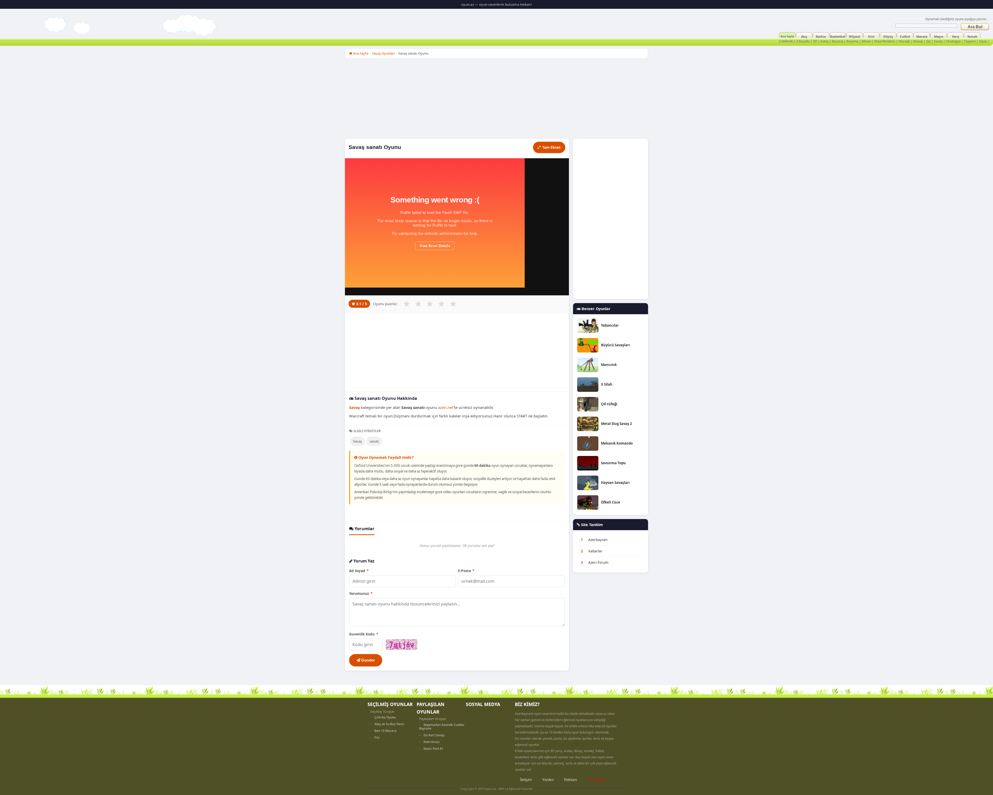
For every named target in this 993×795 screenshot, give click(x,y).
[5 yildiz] (453, 304)
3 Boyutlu (803, 41)
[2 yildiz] (418, 304)
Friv (377, 737)
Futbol (905, 36)
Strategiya (953, 41)
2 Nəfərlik (786, 41)
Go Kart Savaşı (434, 735)
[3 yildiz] (429, 304)
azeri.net (445, 407)
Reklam (570, 779)
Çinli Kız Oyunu (385, 717)
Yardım (548, 779)
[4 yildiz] (441, 304)
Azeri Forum (598, 562)
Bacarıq (837, 41)
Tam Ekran (551, 147)
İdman (866, 41)
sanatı (374, 441)
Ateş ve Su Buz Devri (389, 724)
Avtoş (825, 41)
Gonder (367, 660)
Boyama (852, 41)
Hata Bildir (596, 779)
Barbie (821, 36)
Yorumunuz (360, 593)
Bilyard (854, 36)
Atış (804, 36)
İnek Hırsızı (432, 742)
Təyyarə (970, 41)
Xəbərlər (595, 551)
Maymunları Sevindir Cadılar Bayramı (441, 727)
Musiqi (918, 41)
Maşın (938, 36)
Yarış (955, 36)
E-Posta (466, 570)
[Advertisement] (496, 100)
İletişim (526, 779)
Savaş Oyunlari (383, 53)
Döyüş (888, 36)
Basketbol (837, 36)
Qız (928, 41)
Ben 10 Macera (385, 731)
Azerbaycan (597, 539)
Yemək (972, 36)
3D (815, 41)
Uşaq (983, 41)
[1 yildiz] (406, 304)
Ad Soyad (358, 570)
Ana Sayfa (787, 36)
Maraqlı (904, 41)
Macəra (921, 36)
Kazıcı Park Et (433, 748)
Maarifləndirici (884, 41)
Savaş (938, 41)
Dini (871, 36)
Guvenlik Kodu (363, 634)
